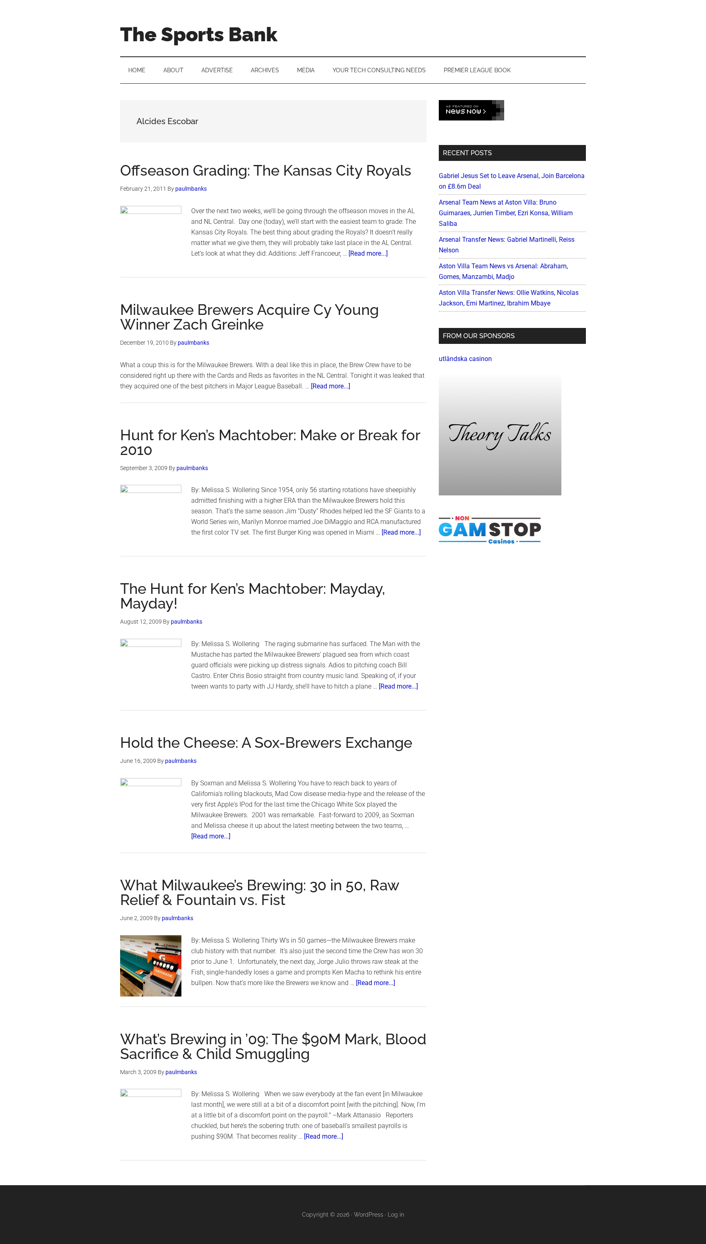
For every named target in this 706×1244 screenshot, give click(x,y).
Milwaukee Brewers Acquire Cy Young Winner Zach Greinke (249, 317)
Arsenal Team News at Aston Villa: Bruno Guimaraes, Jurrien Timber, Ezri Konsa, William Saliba (506, 212)
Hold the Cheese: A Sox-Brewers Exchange (266, 742)
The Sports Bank (198, 34)
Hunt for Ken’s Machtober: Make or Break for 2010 (270, 442)
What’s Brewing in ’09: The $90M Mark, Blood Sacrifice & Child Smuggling (273, 1046)
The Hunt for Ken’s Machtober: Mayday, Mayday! (252, 596)
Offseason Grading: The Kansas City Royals (265, 170)
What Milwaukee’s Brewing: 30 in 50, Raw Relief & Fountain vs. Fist (259, 892)
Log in (396, 1214)
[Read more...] (368, 253)
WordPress (368, 1214)
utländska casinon (465, 359)
